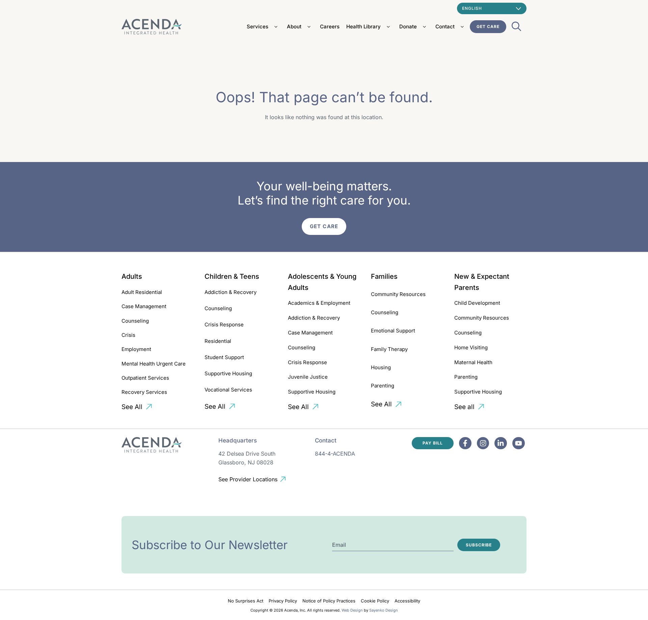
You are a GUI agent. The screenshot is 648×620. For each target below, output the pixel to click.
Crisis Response (224, 324)
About (294, 26)
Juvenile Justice (308, 377)
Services (257, 26)
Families (384, 276)
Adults (132, 276)
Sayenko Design (383, 610)
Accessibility (407, 600)
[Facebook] (465, 443)
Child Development (477, 303)
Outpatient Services (145, 378)
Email (339, 544)
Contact (445, 26)
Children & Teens (232, 276)
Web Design (352, 610)
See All (132, 407)
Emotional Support (393, 330)
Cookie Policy (375, 600)
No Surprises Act (245, 600)
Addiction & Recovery (230, 292)
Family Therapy (389, 349)
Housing (381, 367)
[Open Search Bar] (516, 28)
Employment (136, 349)
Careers (330, 26)
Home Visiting (471, 347)
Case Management (144, 306)
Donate (408, 26)
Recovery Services (144, 392)
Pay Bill (433, 443)
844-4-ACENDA (335, 453)
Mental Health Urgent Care (154, 363)
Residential (218, 341)
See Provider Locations (247, 479)
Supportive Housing (228, 373)
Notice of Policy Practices (328, 600)
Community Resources (398, 294)
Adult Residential (142, 292)
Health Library (363, 26)
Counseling (135, 321)
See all (464, 407)
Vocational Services (228, 389)
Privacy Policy (283, 600)
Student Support (224, 357)
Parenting (382, 385)
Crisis (128, 335)
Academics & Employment (319, 303)
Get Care (488, 26)
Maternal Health (473, 362)
